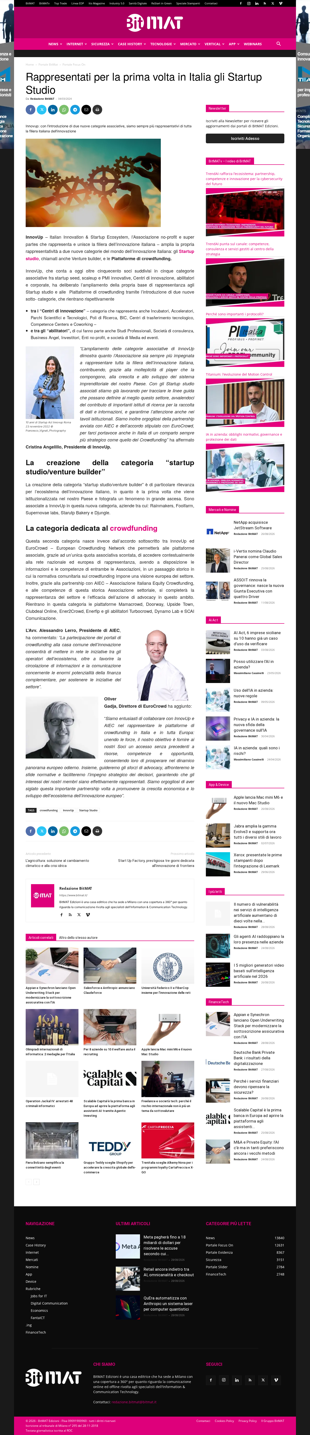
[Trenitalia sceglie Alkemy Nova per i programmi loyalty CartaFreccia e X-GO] (167, 1140)
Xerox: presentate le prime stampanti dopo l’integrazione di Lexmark (258, 860)
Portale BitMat (48, 64)
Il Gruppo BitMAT (272, 1421)
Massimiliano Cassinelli (249, 673)
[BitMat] (155, 23)
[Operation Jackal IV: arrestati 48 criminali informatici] (52, 1079)
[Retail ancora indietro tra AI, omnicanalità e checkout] (128, 1279)
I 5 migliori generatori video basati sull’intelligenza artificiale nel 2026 (259, 971)
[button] (278, 44)
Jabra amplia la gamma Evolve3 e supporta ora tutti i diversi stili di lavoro (257, 832)
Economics (39, 1310)
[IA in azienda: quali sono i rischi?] (218, 757)
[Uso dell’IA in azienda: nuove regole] (218, 700)
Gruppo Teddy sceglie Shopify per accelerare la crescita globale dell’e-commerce (110, 1167)
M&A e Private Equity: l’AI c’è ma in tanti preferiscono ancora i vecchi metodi (259, 1148)
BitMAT (30, 3)
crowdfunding (133, 528)
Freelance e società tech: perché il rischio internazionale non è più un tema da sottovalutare (166, 1106)
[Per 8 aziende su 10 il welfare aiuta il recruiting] (110, 1027)
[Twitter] (272, 3)
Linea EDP (77, 3)
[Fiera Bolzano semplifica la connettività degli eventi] (52, 1140)
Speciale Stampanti (188, 3)
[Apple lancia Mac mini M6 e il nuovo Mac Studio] (167, 1027)
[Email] (86, 109)
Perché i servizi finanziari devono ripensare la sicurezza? (256, 1087)
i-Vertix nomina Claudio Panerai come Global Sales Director (258, 557)
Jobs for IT (39, 1296)
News (53, 44)
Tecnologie (161, 44)
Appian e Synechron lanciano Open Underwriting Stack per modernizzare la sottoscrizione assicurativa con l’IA (259, 1025)
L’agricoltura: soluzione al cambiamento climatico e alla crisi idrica (57, 863)
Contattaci (211, 3)
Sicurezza (100, 44)
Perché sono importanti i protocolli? (235, 314)
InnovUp (68, 810)
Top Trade (60, 3)
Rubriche (33, 1288)
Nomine (32, 1267)
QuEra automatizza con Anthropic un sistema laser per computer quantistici (168, 1304)
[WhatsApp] (64, 109)
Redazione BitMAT (42, 98)
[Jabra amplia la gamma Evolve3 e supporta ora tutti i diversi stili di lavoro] (218, 835)
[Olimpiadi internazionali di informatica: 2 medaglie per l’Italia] (52, 1027)
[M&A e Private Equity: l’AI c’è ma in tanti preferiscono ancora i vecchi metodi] (218, 1151)
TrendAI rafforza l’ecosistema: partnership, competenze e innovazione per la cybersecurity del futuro (244, 178)
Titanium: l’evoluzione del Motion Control (239, 374)
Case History (130, 44)
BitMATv (44, 3)
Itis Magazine (97, 3)
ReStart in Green (161, 3)
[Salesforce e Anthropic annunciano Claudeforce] (110, 966)
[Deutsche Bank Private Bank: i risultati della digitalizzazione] (218, 1062)
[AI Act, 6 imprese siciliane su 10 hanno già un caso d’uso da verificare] (218, 642)
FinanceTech (36, 1332)
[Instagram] (248, 3)
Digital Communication (49, 1303)
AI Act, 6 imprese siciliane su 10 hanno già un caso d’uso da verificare (257, 638)
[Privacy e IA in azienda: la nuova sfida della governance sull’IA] (218, 728)
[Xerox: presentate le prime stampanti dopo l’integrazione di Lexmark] (218, 864)
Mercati (32, 1259)
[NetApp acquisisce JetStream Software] (218, 532)
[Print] (97, 109)
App (232, 44)
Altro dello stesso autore (78, 938)
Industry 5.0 (116, 3)
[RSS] (264, 3)
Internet (75, 44)
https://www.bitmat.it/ (73, 895)
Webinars (253, 44)
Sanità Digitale (138, 3)
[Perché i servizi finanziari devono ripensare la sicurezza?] (218, 1090)
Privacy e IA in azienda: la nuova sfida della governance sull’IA (256, 725)
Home (30, 64)
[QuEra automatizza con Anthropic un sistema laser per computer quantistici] (128, 1307)
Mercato (188, 44)
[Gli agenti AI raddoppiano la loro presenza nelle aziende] (218, 946)
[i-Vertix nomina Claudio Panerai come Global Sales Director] (218, 560)
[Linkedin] (256, 3)
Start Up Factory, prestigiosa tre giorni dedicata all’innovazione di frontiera (156, 863)
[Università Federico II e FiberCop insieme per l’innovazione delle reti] (167, 966)
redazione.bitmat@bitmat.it (134, 1402)
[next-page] (36, 1182)
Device (31, 1281)
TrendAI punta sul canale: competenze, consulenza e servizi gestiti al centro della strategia (240, 249)
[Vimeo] (280, 3)
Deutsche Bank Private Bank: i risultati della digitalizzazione (254, 1058)
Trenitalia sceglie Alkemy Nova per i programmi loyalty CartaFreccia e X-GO (167, 1167)
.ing (29, 1325)
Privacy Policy (248, 1421)
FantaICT (38, 1317)
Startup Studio (88, 810)
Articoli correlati (41, 938)
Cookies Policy (224, 1421)
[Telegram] (75, 109)
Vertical (213, 44)
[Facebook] (240, 3)
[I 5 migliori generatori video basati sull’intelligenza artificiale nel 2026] (218, 975)
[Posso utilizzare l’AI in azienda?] (218, 671)
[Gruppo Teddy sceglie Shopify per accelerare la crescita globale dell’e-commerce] (110, 1140)
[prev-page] (29, 1182)
